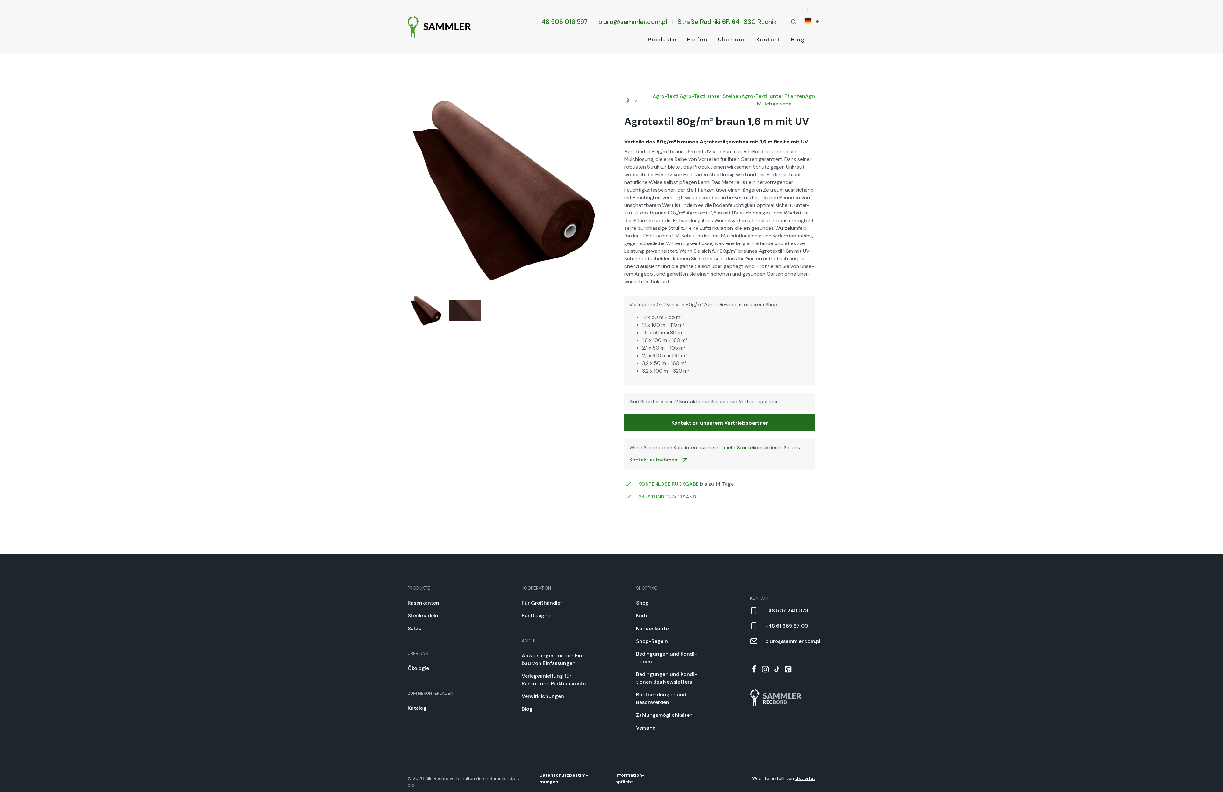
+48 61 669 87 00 (786, 625)
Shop (642, 602)
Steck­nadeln (423, 615)
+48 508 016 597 (563, 22)
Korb (641, 615)
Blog (798, 39)
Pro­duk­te (662, 39)
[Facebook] (754, 669)
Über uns (732, 39)
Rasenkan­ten (423, 602)
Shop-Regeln (652, 641)
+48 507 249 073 (786, 610)
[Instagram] (765, 669)
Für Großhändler (542, 602)
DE (816, 21)
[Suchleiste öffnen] (793, 21)
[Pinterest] (788, 669)
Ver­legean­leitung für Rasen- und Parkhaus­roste (554, 679)
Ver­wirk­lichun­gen (543, 696)
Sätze (414, 628)
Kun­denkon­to (652, 628)
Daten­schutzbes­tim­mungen (564, 778)
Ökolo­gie (418, 668)
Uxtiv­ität (805, 778)
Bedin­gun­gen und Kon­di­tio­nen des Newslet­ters (666, 678)
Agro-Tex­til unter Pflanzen (773, 96)
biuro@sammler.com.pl (632, 22)
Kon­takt (768, 39)
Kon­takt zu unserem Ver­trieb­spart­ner (719, 422)
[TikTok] (777, 669)
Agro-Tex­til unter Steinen (710, 96)
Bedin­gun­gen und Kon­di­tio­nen (666, 657)
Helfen (697, 39)
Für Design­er (537, 615)
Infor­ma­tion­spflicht (630, 778)
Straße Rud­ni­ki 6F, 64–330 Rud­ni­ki (728, 22)
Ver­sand (646, 727)
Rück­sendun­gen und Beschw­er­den (661, 698)
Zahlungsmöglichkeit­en (664, 715)
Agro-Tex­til (666, 96)
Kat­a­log (417, 708)
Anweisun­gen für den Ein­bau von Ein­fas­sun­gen (553, 659)
